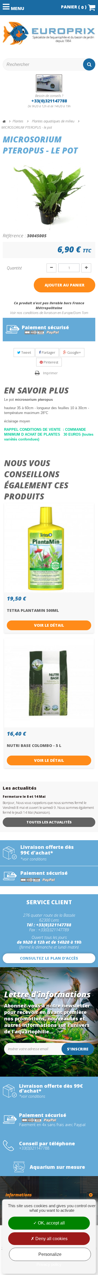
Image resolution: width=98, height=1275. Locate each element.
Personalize (50, 1254)
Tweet (25, 352)
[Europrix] (49, 33)
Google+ (73, 352)
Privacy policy (49, 1264)
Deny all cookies (51, 1238)
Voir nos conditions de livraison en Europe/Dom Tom (49, 312)
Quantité (14, 268)
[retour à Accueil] (6, 121)
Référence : (14, 235)
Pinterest (50, 362)
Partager (48, 352)
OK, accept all (51, 1223)
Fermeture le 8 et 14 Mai (24, 796)
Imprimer (50, 373)
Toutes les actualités (49, 822)
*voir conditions (33, 859)
